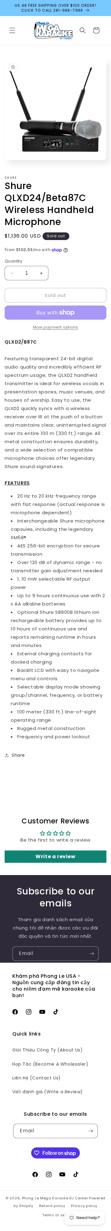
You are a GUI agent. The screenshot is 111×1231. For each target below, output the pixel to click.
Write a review (55, 856)
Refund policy (52, 1205)
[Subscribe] (91, 953)
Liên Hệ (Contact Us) (36, 1078)
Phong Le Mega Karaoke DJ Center (55, 1198)
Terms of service (58, 1215)
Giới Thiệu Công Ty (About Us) (47, 1050)
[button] (12, 30)
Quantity (13, 261)
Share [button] (18, 755)
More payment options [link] (55, 327)
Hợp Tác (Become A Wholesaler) (50, 1064)
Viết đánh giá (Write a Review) (47, 1092)
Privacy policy (84, 1205)
